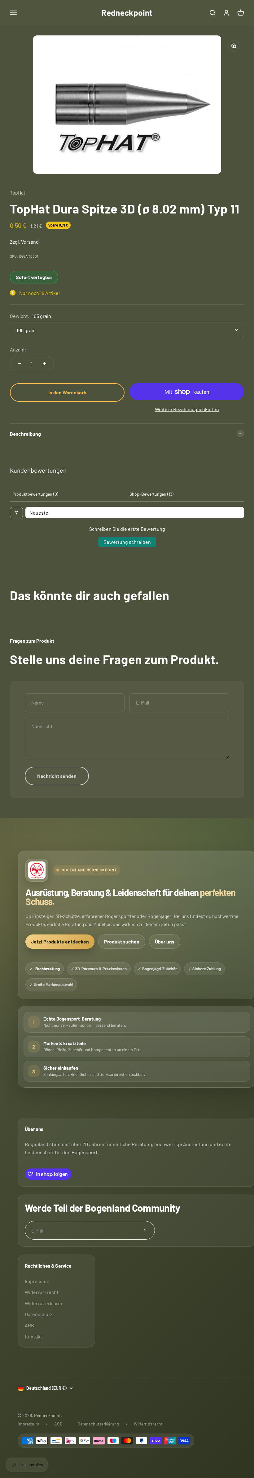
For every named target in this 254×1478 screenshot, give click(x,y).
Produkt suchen (121, 941)
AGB (29, 1325)
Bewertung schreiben (127, 542)
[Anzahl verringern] (19, 363)
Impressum (37, 1281)
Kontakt (33, 1336)
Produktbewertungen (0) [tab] (35, 494)
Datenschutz (38, 1314)
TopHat (17, 192)
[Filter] (16, 512)
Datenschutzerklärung (98, 1423)
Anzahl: (18, 349)
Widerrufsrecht (42, 1292)
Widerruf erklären (44, 1303)
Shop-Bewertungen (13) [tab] (151, 494)
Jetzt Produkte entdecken (60, 941)
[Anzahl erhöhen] (45, 363)
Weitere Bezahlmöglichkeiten (187, 409)
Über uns (164, 941)
